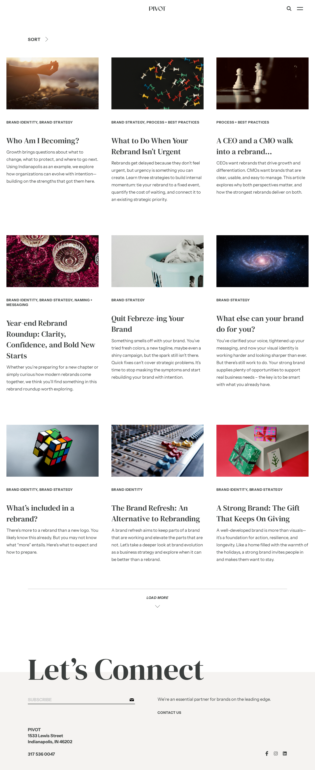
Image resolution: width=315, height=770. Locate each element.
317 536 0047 (41, 754)
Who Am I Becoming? (42, 140)
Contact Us (169, 712)
